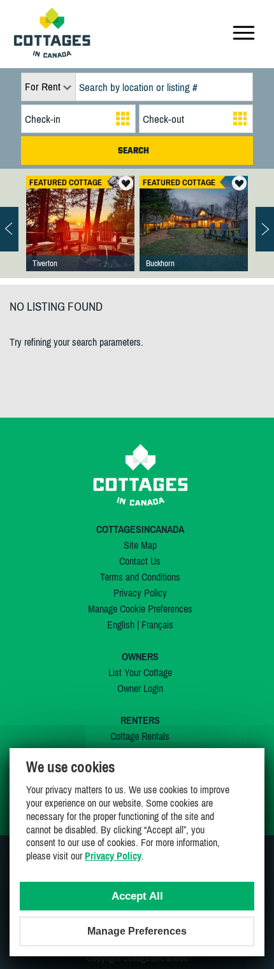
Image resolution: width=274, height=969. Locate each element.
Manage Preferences (137, 931)
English (120, 624)
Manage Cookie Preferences (140, 608)
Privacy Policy (140, 592)
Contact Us (140, 561)
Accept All (137, 896)
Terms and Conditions (140, 577)
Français (157, 624)
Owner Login (140, 688)
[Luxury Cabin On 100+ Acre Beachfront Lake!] (194, 236)
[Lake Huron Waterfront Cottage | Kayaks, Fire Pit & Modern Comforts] (80, 236)
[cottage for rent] (52, 54)
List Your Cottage (140, 672)
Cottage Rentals (139, 736)
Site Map (140, 545)
